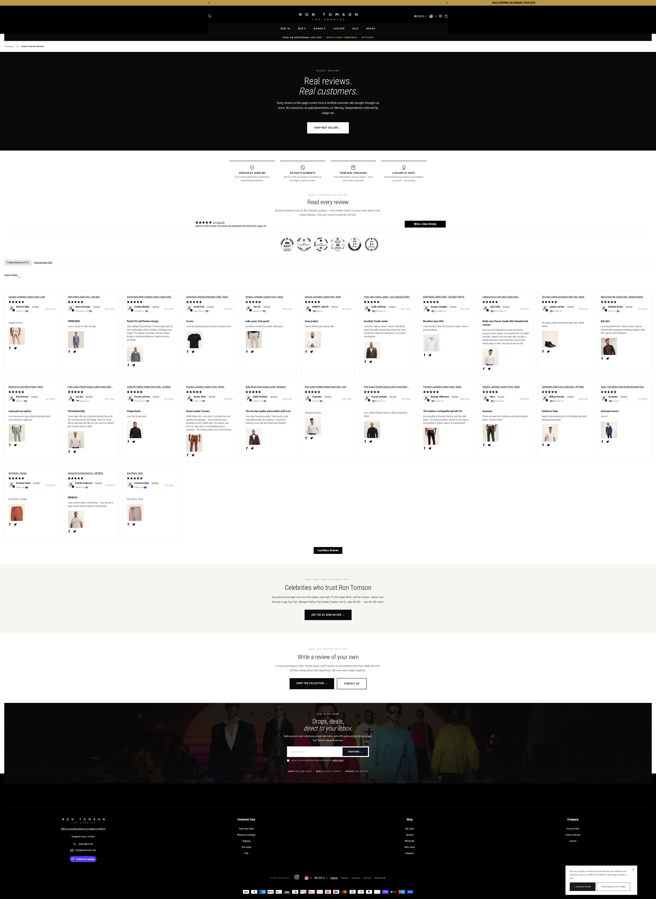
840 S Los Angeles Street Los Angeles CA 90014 (83, 828)
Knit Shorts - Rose (135, 473)
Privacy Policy (572, 828)
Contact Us (351, 683)
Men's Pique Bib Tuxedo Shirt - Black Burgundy (622, 296)
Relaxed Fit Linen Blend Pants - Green (26, 386)
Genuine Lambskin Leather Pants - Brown (205, 386)
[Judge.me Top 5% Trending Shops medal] (371, 244)
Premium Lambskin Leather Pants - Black (442, 386)
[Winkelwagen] (446, 16)
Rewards (410, 853)
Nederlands (380, 878)
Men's (302, 28)
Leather (339, 28)
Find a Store (409, 847)
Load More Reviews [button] (328, 550)
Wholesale (409, 841)
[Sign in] (440, 16)
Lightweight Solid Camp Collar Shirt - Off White (563, 386)
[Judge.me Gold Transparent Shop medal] (321, 244)
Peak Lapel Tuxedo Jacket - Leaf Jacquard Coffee (386, 296)
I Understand (582, 886)
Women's (319, 28)
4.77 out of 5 (218, 222)
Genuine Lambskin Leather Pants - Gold (27, 296)
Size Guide (246, 847)
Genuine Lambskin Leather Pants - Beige (264, 296)
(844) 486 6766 (86, 844)
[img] (230, 222)
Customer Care (246, 819)
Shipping (246, 841)
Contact (572, 841)
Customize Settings (613, 886)
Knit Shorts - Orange (18, 473)
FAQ (246, 853)
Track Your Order (246, 828)
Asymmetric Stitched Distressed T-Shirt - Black (207, 296)
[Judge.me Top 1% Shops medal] (354, 244)
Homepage (8, 46)
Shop (410, 819)
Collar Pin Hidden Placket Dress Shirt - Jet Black (148, 386)
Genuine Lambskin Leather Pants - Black (501, 386)
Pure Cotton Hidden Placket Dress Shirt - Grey (325, 386)
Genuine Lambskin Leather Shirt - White (323, 296)
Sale (355, 28)
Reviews (409, 834)
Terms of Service (572, 834)
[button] (209, 3)
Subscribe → (355, 751)
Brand (370, 28)
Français (356, 878)
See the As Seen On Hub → (328, 614)
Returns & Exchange (246, 834)
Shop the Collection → (311, 683)
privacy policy (338, 760)
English (334, 878)
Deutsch (368, 878)
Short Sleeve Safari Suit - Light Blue (84, 296)
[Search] (209, 16)
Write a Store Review (425, 224)
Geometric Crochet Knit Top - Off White (85, 473)
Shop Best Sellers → (328, 127)
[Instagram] (296, 877)
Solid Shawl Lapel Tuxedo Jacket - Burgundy (265, 386)
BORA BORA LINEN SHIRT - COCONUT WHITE (443, 296)
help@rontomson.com (86, 850)
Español (345, 878)
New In (285, 28)
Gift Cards (409, 828)
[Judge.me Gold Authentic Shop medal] (304, 244)
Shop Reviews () (43, 262)
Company (572, 819)
